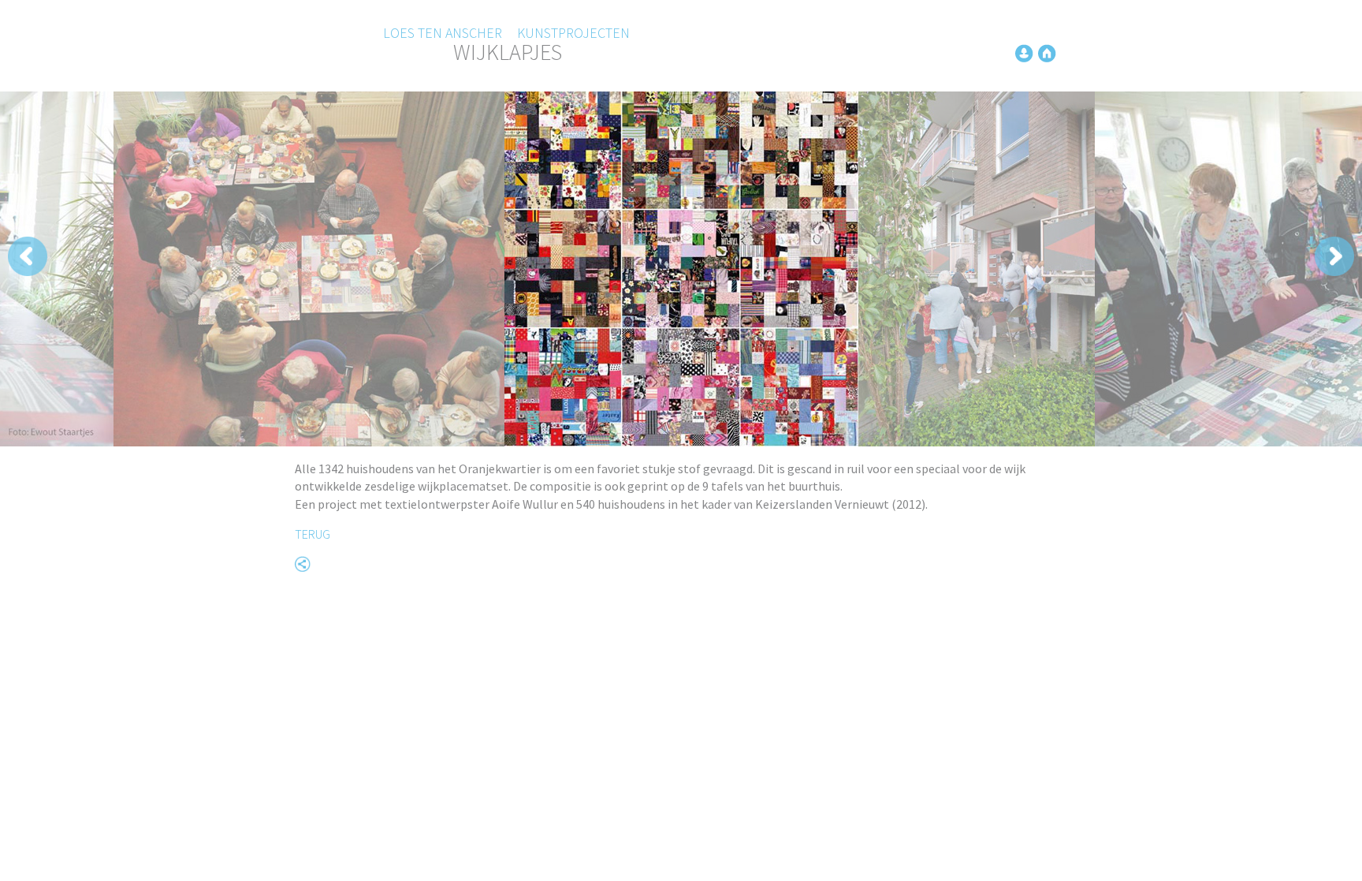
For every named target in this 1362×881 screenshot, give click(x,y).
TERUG (312, 534)
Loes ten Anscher (442, 33)
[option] (681, 268)
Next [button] (1081, 256)
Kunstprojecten (573, 33)
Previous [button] (280, 256)
